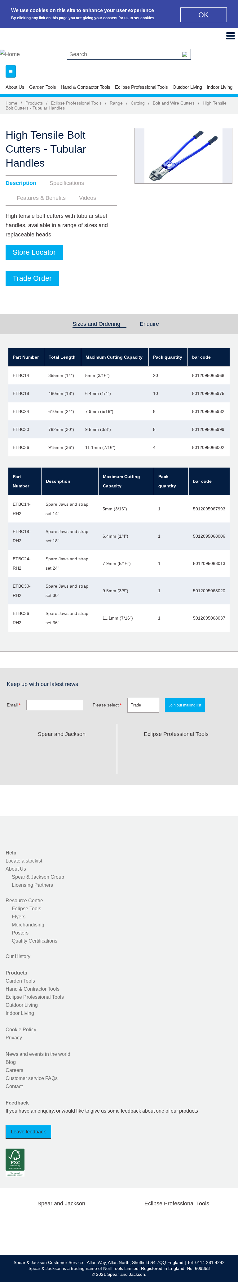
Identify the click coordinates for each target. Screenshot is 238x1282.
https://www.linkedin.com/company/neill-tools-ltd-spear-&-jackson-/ (81, 748)
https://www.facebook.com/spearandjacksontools (22, 748)
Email (13, 704)
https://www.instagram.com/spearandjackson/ (61, 748)
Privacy (14, 1037)
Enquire (149, 324)
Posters (20, 932)
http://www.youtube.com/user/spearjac (101, 748)
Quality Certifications (34, 941)
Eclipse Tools (26, 908)
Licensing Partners (32, 885)
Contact (14, 1086)
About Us (15, 87)
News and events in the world (38, 1054)
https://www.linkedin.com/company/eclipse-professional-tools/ (205, 748)
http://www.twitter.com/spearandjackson (42, 748)
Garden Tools (42, 87)
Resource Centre (24, 900)
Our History (18, 956)
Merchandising (28, 924)
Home (11, 103)
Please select (107, 704)
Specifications (67, 183)
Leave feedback (28, 1131)
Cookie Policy (21, 1029)
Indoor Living (219, 87)
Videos (87, 198)
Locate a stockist (24, 860)
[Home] (10, 54)
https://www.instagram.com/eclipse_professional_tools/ (186, 748)
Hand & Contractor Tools (85, 87)
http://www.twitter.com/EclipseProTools (166, 748)
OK (203, 15)
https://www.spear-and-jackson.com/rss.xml (61, 763)
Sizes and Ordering (99, 324)
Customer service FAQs (32, 1078)
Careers (14, 1070)
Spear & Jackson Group (38, 877)
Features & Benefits (41, 198)
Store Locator (34, 252)
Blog (11, 1062)
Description (21, 183)
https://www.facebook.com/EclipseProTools (146, 748)
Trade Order (32, 278)
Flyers (18, 916)
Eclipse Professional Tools (141, 87)
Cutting (138, 103)
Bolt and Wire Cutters (174, 103)
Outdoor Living (187, 87)
